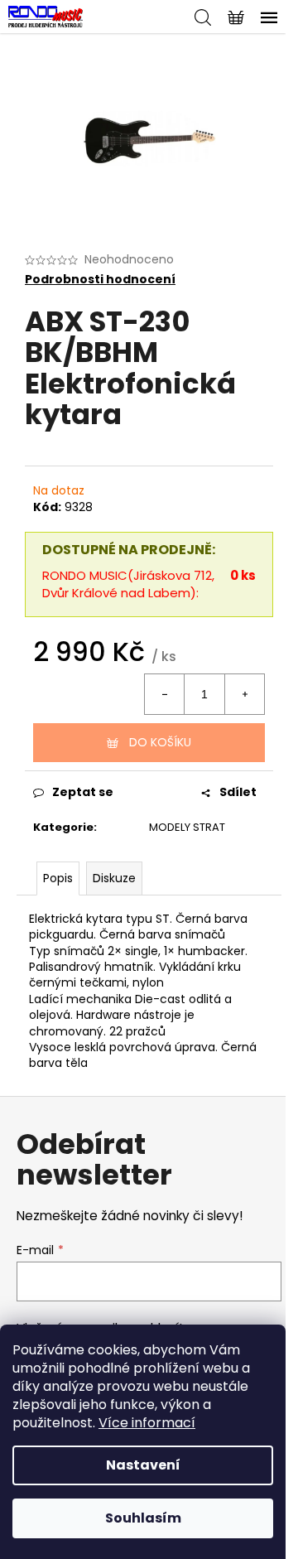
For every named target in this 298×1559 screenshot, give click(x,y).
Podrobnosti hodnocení (100, 279)
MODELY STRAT (187, 827)
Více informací (147, 1422)
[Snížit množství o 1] (165, 694)
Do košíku (160, 742)
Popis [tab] (58, 878)
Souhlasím (143, 1518)
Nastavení (143, 1465)
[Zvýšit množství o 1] (244, 694)
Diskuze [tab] (114, 878)
